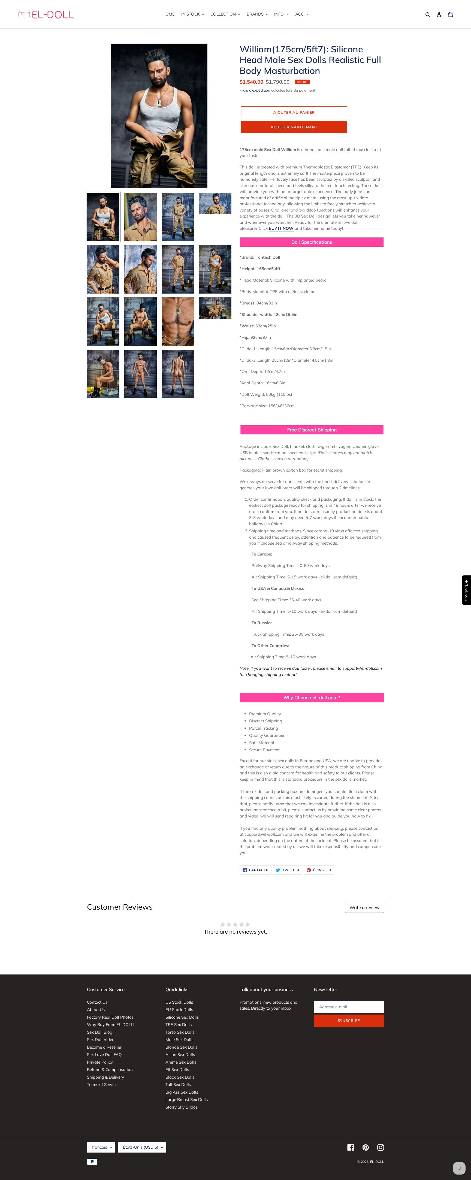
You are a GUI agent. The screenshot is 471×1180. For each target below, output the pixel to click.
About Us (96, 1009)
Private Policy (100, 1062)
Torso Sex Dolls (179, 1032)
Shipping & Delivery (105, 1077)
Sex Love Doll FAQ (104, 1054)
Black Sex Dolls (179, 1077)
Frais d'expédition (255, 90)
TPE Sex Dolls (178, 1024)
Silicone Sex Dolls (182, 1017)
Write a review (364, 907)
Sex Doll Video (100, 1039)
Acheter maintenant (294, 127)
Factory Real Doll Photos (110, 1017)
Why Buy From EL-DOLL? (111, 1024)
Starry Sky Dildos (181, 1107)
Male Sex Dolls (179, 1039)
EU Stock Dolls (179, 1009)
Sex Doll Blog (99, 1032)
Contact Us (97, 1002)
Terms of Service (102, 1084)
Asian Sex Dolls (180, 1054)
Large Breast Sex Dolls (186, 1099)
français (99, 1147)
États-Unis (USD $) (140, 1147)
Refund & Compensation (110, 1069)
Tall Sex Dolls (178, 1084)
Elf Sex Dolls (177, 1069)
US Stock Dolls (179, 1002)
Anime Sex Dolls (180, 1062)
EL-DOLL (377, 1162)
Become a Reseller (104, 1047)
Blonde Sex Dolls (181, 1047)
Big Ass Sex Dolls (181, 1092)
